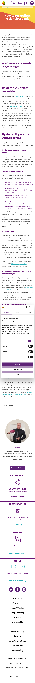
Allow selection (17, 369)
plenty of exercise (7, 99)
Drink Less (17, 618)
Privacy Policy (17, 631)
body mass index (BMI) (16, 106)
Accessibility (17, 650)
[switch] (30, 346)
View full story (17, 468)
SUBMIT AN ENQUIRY (16, 553)
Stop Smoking (17, 613)
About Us (17, 599)
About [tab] (29, 312)
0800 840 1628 (17, 489)
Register (16, 525)
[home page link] (3, 3)
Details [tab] (17, 312)
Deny (17, 374)
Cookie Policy (17, 646)
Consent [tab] (6, 312)
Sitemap (17, 636)
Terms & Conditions (17, 641)
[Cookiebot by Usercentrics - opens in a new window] (25, 307)
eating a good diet (21, 96)
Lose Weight (17, 608)
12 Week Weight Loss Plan (19, 264)
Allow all (17, 364)
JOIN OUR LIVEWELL (16, 581)
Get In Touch (17, 3)
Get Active (17, 603)
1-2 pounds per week (11, 74)
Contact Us (17, 622)
